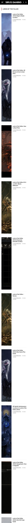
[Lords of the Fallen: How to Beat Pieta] (6, 151)
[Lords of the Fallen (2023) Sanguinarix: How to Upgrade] (6, 487)
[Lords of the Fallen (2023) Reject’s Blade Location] (6, 39)
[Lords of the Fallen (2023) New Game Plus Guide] (6, 375)
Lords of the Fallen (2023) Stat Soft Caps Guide (19, 520)
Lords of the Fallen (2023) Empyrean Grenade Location (18, 240)
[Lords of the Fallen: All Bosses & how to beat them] (6, 95)
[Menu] (2, 2)
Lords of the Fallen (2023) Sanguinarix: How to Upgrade (19, 464)
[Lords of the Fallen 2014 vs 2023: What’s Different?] (6, 207)
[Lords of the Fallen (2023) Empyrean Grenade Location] (6, 263)
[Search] (26, 2)
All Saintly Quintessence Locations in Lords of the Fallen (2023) (19, 408)
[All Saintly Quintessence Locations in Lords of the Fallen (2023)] (6, 431)
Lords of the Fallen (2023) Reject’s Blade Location (18, 16)
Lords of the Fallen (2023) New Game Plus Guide (19, 352)
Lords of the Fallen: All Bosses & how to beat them (19, 72)
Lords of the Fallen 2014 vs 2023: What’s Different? (19, 184)
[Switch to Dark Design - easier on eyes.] (23, 2)
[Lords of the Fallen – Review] (6, 319)
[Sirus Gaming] (13, 2)
